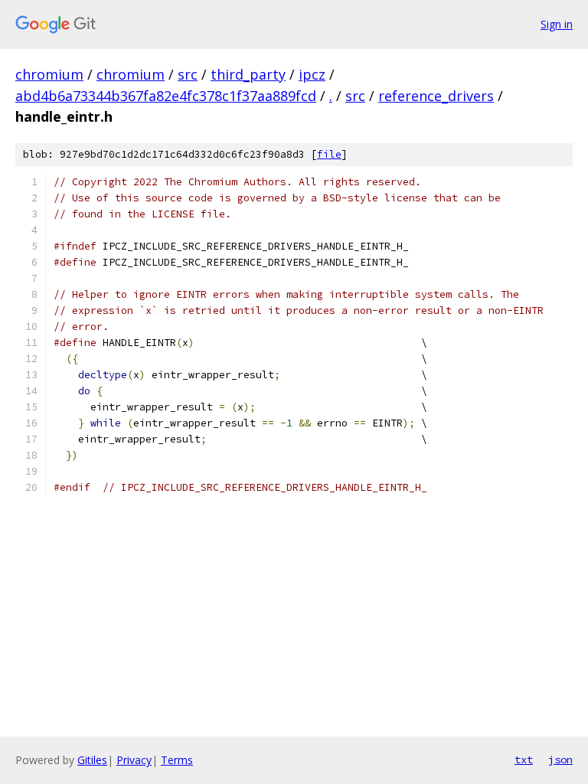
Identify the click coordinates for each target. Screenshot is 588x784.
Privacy (134, 760)
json (560, 759)
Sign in (557, 24)
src (188, 74)
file (329, 154)
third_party (248, 74)
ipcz (312, 74)
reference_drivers (436, 96)
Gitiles (92, 760)
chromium (49, 74)
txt (523, 759)
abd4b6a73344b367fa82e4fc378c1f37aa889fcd (165, 96)
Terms (177, 760)
